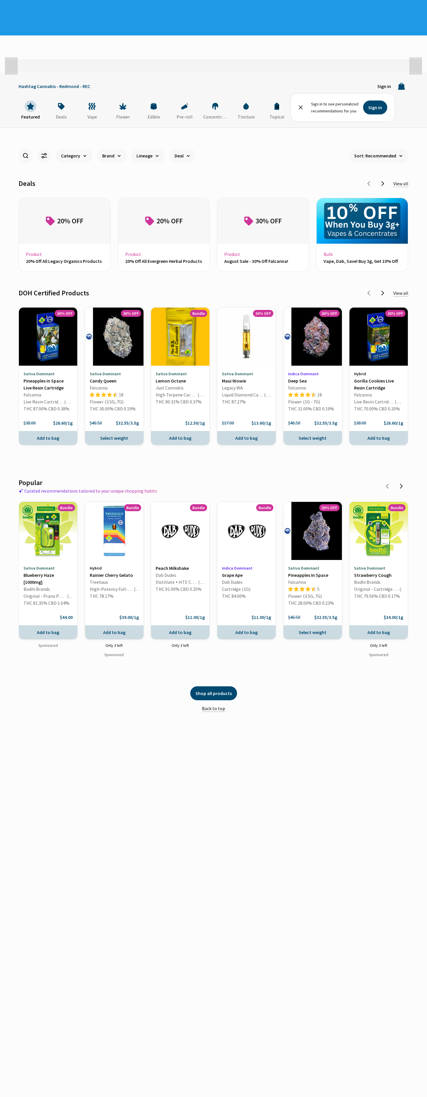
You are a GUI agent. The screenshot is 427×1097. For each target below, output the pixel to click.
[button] (11, 66)
